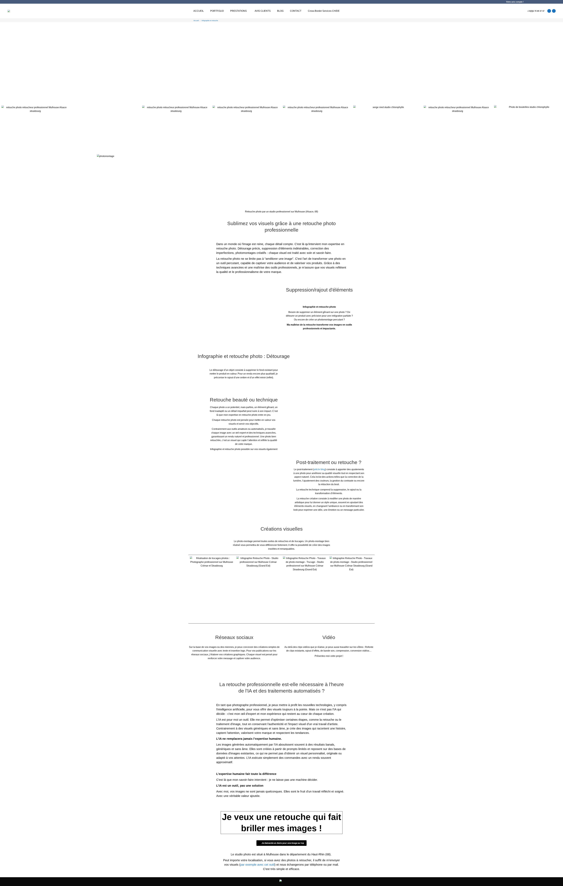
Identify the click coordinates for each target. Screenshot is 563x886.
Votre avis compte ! (515, 2)
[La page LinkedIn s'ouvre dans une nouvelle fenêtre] (549, 11)
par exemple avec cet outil (257, 864)
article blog (319, 469)
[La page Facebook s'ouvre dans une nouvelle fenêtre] (554, 11)
